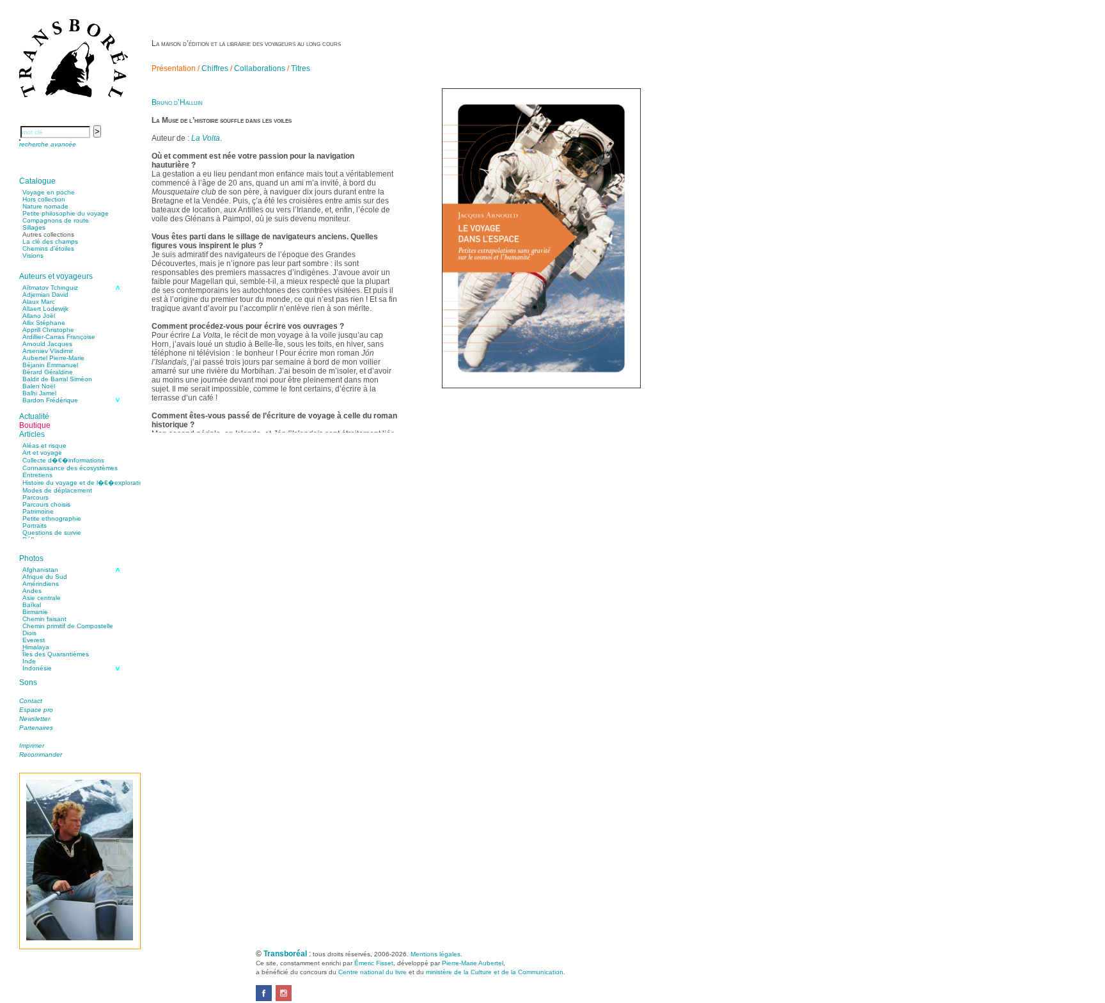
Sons (28, 682)
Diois (29, 632)
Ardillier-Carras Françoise (58, 336)
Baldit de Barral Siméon (57, 379)
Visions (32, 255)
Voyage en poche (48, 192)
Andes (32, 590)
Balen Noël (38, 386)
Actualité (34, 416)
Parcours (35, 497)
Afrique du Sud (44, 576)
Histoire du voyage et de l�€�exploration (84, 482)
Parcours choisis (46, 504)
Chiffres (214, 68)
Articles (32, 434)
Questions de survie (51, 532)
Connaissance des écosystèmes (70, 467)
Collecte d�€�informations (63, 460)
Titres (300, 68)
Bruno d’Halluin (177, 102)
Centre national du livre (372, 971)
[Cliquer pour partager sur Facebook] (264, 998)
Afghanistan (40, 569)
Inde (29, 661)
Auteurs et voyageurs (56, 276)
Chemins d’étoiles (48, 248)
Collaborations (259, 68)
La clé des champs (50, 241)
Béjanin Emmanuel (50, 364)
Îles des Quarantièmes (55, 654)
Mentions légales (435, 954)
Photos (31, 558)
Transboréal (285, 953)
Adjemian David (45, 294)
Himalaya (35, 647)
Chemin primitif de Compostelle (67, 625)
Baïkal (31, 604)
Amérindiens (40, 583)
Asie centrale (41, 597)
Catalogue (37, 181)
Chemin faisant (44, 618)
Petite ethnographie (51, 518)
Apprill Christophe (48, 329)
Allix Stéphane (43, 322)
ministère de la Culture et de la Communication (494, 971)
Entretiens (37, 474)
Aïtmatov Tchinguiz (50, 287)
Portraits (34, 525)
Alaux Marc (38, 301)
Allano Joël (38, 315)
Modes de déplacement (57, 490)
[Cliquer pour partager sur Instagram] (284, 998)
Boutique (35, 425)
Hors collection (43, 199)
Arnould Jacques (47, 343)
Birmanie (35, 611)
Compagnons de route (55, 220)
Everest (33, 640)
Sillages (33, 227)
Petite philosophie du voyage (65, 213)
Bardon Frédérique (50, 400)
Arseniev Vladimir (47, 350)
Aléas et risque (44, 445)
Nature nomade (45, 206)
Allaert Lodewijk (45, 308)
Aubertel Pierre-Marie (53, 357)
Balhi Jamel (39, 393)
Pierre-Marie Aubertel (472, 963)
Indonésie (37, 668)
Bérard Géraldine (47, 371)
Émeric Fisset (373, 963)
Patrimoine (38, 511)
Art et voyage (42, 452)
